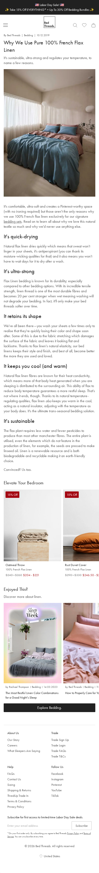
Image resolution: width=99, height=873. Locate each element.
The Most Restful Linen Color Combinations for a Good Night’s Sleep (32, 695)
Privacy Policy (15, 807)
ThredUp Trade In (18, 796)
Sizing (11, 785)
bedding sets (13, 221)
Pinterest (56, 785)
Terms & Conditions (19, 801)
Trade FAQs (58, 751)
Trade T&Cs (58, 756)
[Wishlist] (84, 25)
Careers (12, 745)
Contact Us (14, 779)
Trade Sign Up (60, 740)
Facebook (57, 774)
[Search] (75, 25)
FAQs (11, 774)
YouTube (56, 790)
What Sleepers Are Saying (23, 751)
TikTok (55, 796)
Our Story (13, 740)
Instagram (57, 779)
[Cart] (93, 25)
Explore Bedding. (49, 707)
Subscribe (82, 826)
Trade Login (58, 745)
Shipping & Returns (19, 790)
